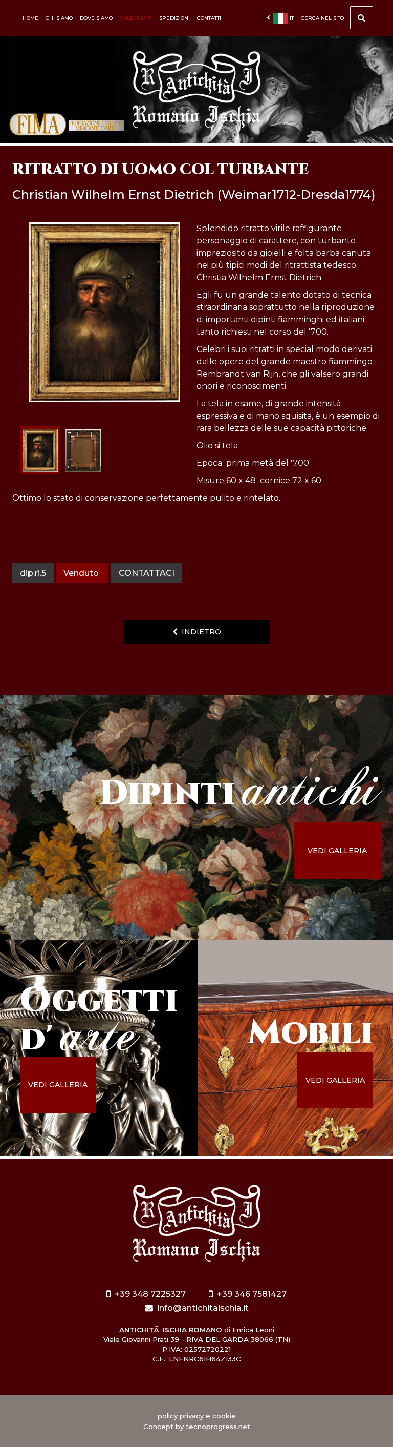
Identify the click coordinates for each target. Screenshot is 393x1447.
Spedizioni (174, 18)
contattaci (146, 573)
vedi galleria (337, 850)
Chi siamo (59, 18)
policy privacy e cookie (197, 1416)
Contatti (209, 18)
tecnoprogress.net (218, 1426)
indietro (199, 631)
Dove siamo (96, 18)
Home (30, 18)
